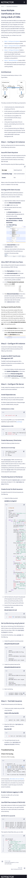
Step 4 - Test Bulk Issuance (11, 60)
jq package (19, 421)
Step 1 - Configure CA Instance (12, 41)
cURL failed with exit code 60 (16, 779)
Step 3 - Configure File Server (11, 50)
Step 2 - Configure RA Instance (12, 45)
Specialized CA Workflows (12, 6)
